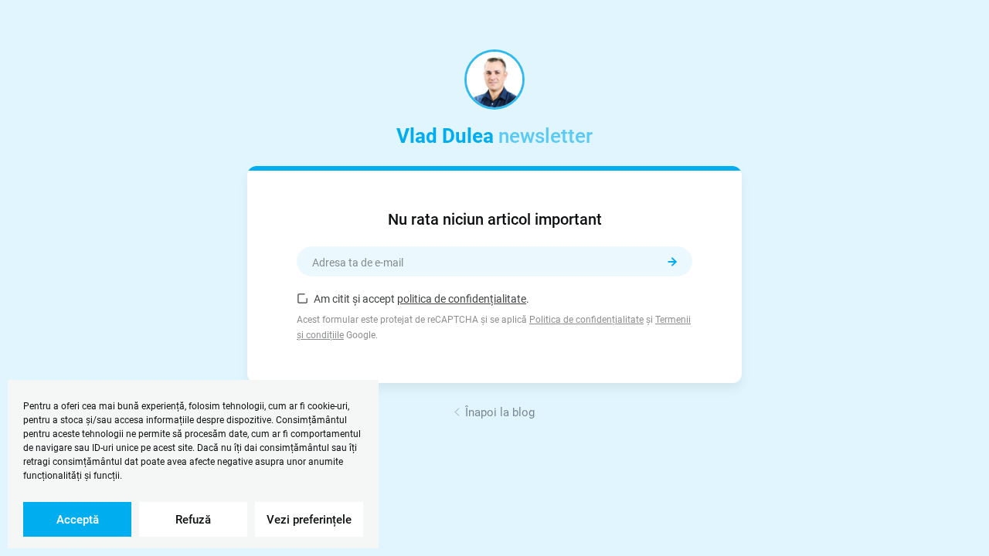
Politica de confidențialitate (586, 319)
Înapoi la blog (500, 412)
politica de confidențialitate (461, 299)
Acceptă (77, 520)
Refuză (193, 520)
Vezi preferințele (309, 520)
